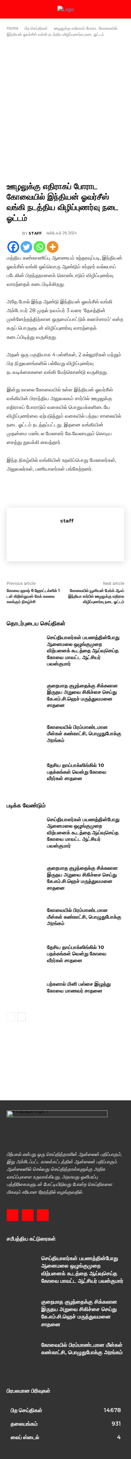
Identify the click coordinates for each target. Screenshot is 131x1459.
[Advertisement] (65, 109)
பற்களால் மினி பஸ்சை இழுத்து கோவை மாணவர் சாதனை (79, 987)
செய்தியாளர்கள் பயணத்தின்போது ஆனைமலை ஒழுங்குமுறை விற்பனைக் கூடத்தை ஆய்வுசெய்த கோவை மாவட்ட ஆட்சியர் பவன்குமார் (83, 650)
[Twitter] (26, 247)
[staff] (14, 233)
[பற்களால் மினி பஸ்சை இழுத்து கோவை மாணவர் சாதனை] (24, 993)
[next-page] (21, 1016)
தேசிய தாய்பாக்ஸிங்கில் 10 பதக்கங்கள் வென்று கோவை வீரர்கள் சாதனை (76, 771)
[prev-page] (11, 1016)
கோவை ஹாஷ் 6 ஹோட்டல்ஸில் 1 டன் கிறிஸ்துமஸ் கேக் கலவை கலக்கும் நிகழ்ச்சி (33, 596)
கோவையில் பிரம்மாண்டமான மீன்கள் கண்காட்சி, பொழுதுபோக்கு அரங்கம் (84, 733)
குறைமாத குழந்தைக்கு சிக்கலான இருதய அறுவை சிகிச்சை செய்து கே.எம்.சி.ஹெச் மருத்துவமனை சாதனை (82, 695)
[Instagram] (28, 1215)
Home (12, 28)
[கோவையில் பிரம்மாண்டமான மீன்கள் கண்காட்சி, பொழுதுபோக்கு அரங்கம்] (24, 736)
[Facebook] (13, 247)
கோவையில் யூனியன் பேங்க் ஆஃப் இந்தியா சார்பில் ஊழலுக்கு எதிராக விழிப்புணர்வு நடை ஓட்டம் (96, 596)
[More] (52, 247)
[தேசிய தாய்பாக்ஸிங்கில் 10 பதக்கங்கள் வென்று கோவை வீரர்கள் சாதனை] (24, 774)
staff (35, 233)
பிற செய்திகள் (36, 28)
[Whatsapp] (39, 247)
